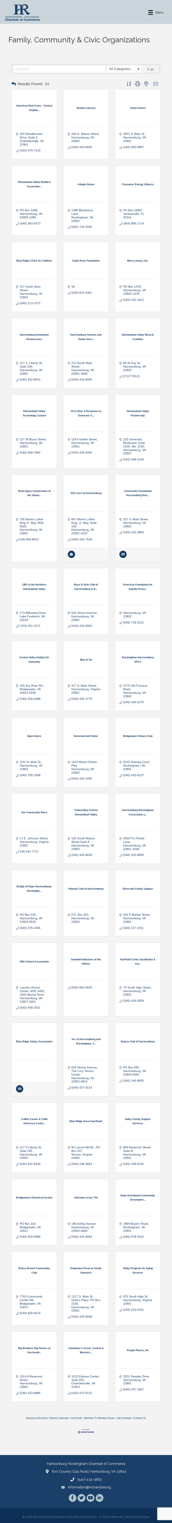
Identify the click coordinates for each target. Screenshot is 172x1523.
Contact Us (139, 1418)
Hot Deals (76, 1418)
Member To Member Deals (99, 1418)
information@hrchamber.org (89, 1487)
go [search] (152, 69)
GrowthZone (142, 1516)
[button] (14, 84)
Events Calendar (59, 1418)
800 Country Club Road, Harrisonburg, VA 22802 (89, 1471)
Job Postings (124, 1418)
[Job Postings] (71, 557)
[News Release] (123, 557)
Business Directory (37, 1418)
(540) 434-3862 (89, 1479)
